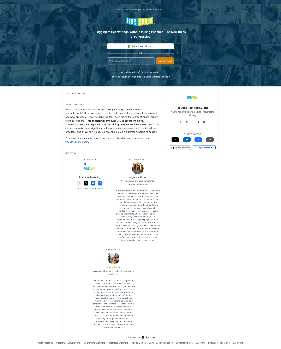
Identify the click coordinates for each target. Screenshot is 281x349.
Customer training (184, 343)
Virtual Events (74, 343)
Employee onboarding (219, 343)
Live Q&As (200, 343)
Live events (238, 343)
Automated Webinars (118, 343)
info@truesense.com (76, 141)
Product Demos (138, 343)
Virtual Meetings (45, 343)
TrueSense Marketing (192, 107)
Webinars (60, 343)
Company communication (161, 343)
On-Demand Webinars (94, 343)
